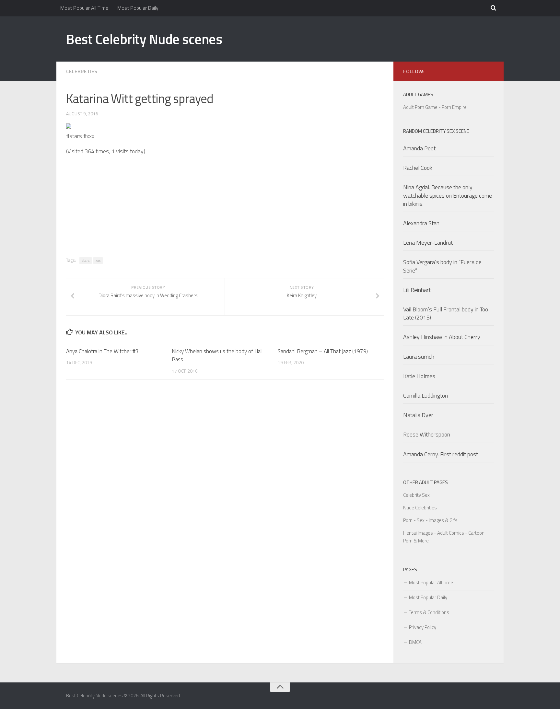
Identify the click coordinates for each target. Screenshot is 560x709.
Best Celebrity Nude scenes (144, 39)
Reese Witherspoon (426, 434)
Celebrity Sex (416, 495)
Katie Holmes (419, 376)
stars (85, 260)
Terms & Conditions (429, 612)
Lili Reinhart (417, 289)
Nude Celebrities (420, 507)
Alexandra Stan (421, 223)
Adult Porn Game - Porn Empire (435, 107)
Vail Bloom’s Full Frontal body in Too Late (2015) (445, 313)
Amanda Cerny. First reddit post (440, 454)
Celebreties (81, 71)
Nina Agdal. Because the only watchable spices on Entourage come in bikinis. (447, 195)
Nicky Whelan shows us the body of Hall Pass (217, 355)
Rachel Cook (417, 167)
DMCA (415, 642)
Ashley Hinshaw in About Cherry (441, 336)
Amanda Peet (419, 148)
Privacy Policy (422, 627)
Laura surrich (418, 356)
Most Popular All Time (84, 8)
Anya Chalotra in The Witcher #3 (102, 351)
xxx (98, 260)
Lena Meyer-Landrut (428, 242)
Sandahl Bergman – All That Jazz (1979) (323, 351)
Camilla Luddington (425, 395)
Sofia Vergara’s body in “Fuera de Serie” (442, 266)
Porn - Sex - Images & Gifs (430, 520)
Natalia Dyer (418, 415)
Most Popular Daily (137, 8)
